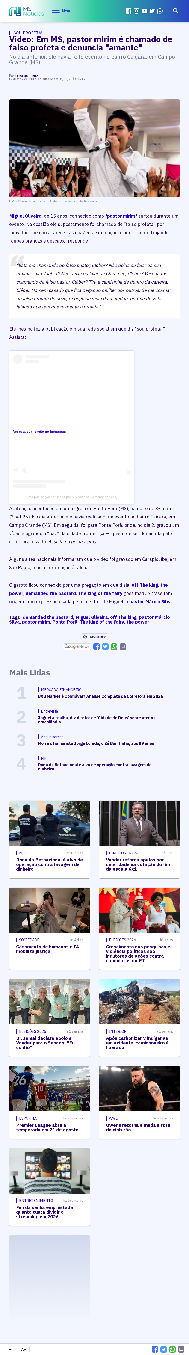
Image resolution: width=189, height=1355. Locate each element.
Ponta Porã (64, 622)
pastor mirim (121, 216)
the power (138, 622)
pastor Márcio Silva (150, 601)
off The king (145, 585)
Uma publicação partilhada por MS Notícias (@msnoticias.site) (71, 497)
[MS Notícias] (26, 12)
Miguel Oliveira (25, 216)
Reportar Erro (97, 636)
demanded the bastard (51, 593)
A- (10, 1349)
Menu (66, 11)
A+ (23, 1349)
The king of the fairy (100, 593)
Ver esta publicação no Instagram (39, 431)
